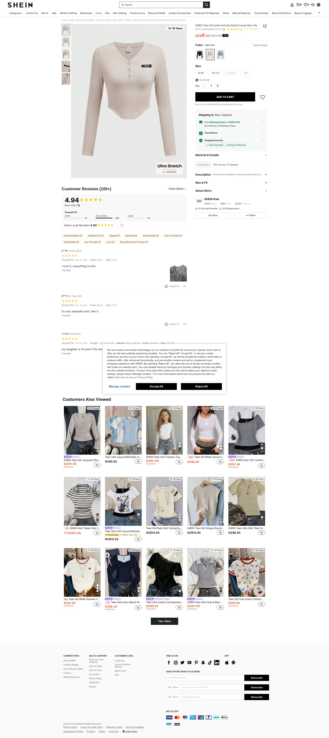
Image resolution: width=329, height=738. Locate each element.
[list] (193, 662)
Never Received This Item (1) (134, 242)
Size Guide (94, 674)
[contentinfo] (217, 717)
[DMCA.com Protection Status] (177, 724)
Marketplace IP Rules (73, 731)
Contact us (120, 660)
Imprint (102, 731)
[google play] (233, 664)
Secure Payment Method (122, 665)
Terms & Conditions (135, 727)
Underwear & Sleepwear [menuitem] (207, 13)
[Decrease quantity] (204, 86)
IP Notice (91, 731)
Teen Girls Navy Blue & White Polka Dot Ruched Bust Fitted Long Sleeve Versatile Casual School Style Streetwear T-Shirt (124, 602)
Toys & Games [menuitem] (261, 13)
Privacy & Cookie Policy (92, 727)
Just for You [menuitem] (32, 13)
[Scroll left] (315, 13)
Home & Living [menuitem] (137, 13)
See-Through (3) (93, 242)
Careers (67, 673)
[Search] (206, 5)
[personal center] (292, 5)
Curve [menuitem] (99, 13)
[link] (299, 5)
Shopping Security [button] (214, 140)
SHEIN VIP (94, 682)
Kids (71, 20)
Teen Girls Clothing (85, 20)
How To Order (95, 666)
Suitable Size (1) (96, 235)
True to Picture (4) (173, 235)
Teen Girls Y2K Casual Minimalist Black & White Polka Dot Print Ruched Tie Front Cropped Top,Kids (123, 531)
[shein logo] (20, 5)
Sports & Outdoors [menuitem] (281, 13)
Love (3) (110, 242)
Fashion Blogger (71, 665)
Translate (66, 270)
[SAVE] (262, 97)
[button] (313, 5)
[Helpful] (166, 286)
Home (64, 20)
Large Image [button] (260, 45)
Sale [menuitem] (54, 13)
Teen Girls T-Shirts (121, 20)
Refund (92, 687)
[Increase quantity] (217, 86)
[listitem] (82, 439)
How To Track (95, 670)
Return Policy (95, 678)
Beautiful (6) (131, 235)
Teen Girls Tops (103, 20)
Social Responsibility (73, 669)
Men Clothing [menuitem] (120, 13)
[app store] (226, 664)
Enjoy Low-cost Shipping (96, 660)
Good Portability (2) (73, 235)
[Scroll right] (319, 13)
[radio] (199, 54)
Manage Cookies (114, 727)
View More (164, 621)
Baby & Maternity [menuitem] (242, 13)
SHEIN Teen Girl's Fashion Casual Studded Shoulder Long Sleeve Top (164, 457)
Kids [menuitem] (107, 13)
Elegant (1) (114, 235)
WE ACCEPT (172, 711)
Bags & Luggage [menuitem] (303, 13)
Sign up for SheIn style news (183, 671)
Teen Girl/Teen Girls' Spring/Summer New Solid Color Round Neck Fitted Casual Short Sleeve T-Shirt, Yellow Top (164, 528)
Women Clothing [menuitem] (68, 13)
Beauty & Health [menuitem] (156, 13)
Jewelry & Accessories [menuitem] (180, 13)
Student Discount (71, 677)
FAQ (117, 675)
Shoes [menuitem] (226, 13)
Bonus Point (120, 671)
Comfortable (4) (71, 242)
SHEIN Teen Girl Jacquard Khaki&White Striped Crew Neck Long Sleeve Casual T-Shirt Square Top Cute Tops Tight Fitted (82, 460)
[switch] (120, 225)
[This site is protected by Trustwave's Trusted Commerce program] (168, 724)
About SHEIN (69, 660)
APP (226, 656)
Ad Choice (114, 731)
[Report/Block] (185, 286)
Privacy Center (70, 727)
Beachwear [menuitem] (86, 13)
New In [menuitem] (44, 13)
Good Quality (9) (151, 235)
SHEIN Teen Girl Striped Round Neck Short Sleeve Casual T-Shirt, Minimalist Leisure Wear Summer (205, 528)
